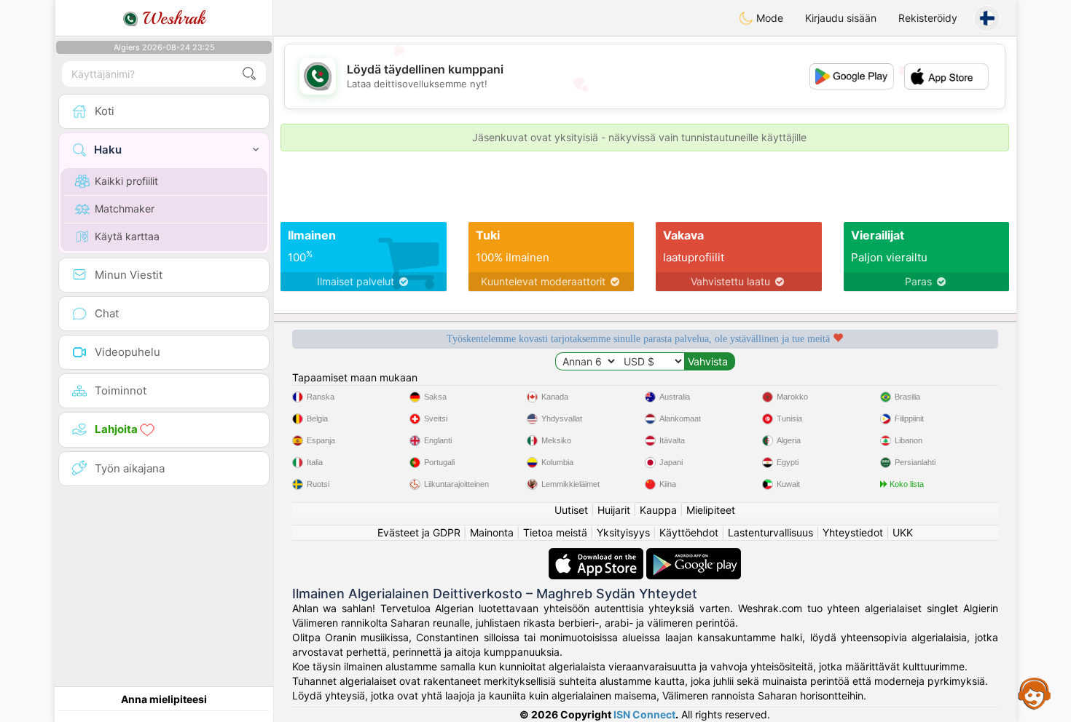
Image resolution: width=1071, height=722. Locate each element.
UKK (902, 532)
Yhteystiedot (853, 532)
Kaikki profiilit (126, 181)
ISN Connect (644, 714)
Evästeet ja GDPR (418, 532)
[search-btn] (249, 74)
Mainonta (492, 532)
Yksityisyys (623, 532)
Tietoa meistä (555, 532)
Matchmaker (124, 208)
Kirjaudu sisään (840, 18)
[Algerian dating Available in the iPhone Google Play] (693, 555)
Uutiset (571, 510)
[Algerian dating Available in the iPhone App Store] (597, 555)
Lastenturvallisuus (770, 532)
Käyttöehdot (688, 532)
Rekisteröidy (927, 18)
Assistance (1035, 693)
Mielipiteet (710, 510)
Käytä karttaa (127, 236)
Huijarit (613, 510)
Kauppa (658, 510)
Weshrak (171, 18)
